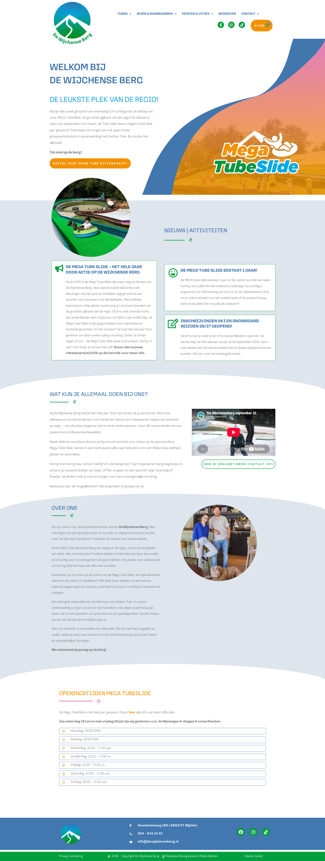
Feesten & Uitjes (196, 13)
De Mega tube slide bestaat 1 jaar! (219, 271)
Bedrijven (227, 13)
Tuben (123, 13)
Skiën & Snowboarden (155, 13)
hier (132, 712)
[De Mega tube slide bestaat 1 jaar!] (173, 273)
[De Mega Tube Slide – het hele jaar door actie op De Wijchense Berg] (59, 268)
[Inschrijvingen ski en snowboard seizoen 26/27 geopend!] (173, 323)
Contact (248, 13)
